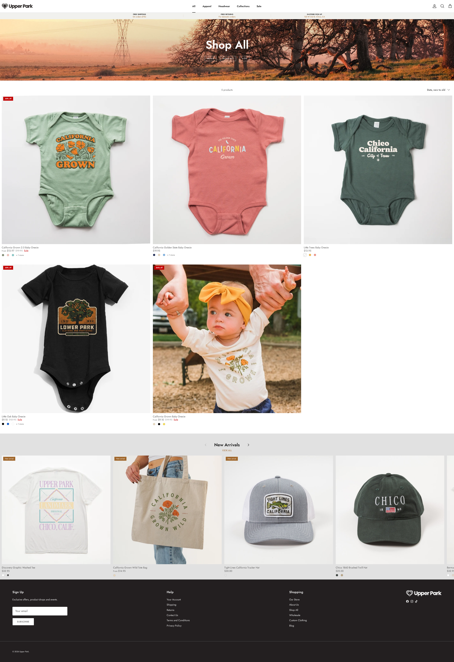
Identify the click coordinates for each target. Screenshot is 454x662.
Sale (259, 6)
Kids (244, 58)
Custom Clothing (298, 620)
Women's (228, 58)
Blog (291, 625)
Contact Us (172, 615)
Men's (210, 58)
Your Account (174, 599)
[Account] (434, 6)
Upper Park (24, 651)
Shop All (293, 610)
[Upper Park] (17, 6)
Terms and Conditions (178, 620)
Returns (170, 610)
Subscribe (23, 621)
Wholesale (294, 615)
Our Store (294, 599)
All (193, 6)
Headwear (224, 6)
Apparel (207, 6)
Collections (243, 6)
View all (227, 450)
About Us (294, 604)
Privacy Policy (174, 625)
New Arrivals (227, 445)
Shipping (171, 604)
